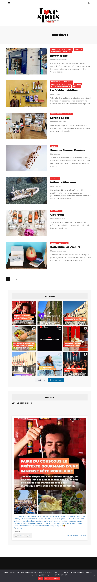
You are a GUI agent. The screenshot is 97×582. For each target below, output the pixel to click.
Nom (40, 293)
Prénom (20, 293)
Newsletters (22, 304)
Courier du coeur (25, 308)
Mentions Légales (52, 578)
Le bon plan (23, 311)
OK (40, 578)
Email (62, 293)
